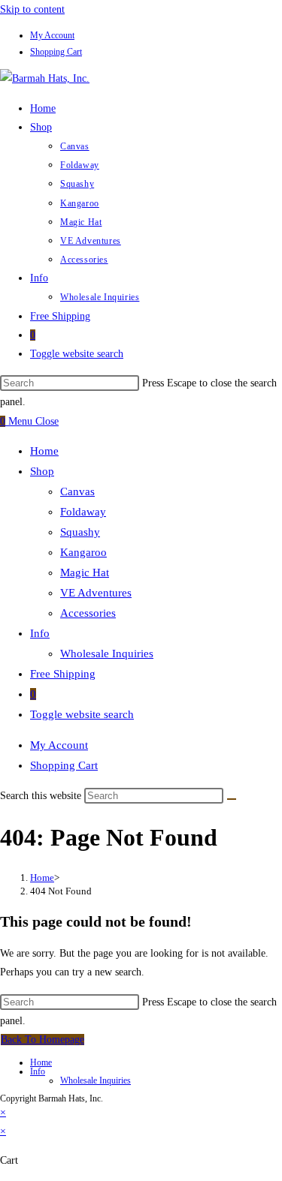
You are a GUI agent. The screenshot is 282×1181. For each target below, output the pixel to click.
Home (44, 451)
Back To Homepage (42, 1039)
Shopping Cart (56, 52)
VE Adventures (96, 593)
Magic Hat (84, 572)
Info (40, 633)
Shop (42, 471)
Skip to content (32, 9)
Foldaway (83, 512)
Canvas (77, 491)
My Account (52, 35)
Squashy (80, 532)
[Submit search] (231, 799)
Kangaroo (83, 552)
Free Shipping (63, 674)
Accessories (88, 613)
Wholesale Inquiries (106, 654)
